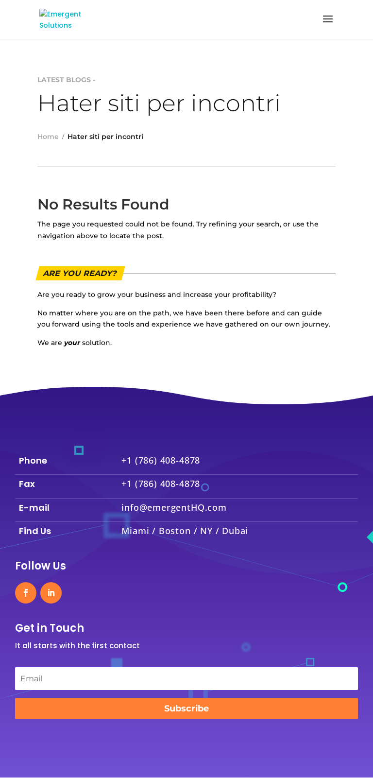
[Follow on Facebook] (25, 593)
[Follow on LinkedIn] (51, 593)
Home (48, 136)
